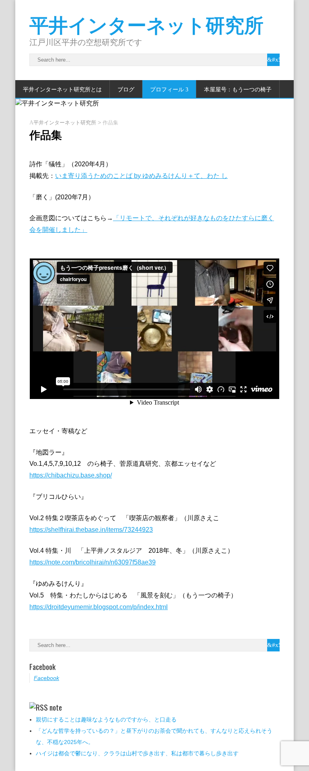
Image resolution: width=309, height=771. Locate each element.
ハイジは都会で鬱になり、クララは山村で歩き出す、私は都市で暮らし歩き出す (137, 753)
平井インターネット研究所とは (62, 89)
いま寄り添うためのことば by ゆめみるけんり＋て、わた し (141, 175)
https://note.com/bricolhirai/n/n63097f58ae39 (92, 562)
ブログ (125, 89)
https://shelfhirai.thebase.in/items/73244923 (91, 529)
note (55, 707)
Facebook (42, 666)
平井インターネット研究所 (146, 23)
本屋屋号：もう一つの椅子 (238, 89)
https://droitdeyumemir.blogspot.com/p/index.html (98, 607)
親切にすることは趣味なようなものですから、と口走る (106, 719)
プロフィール (167, 89)
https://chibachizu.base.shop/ (70, 475)
